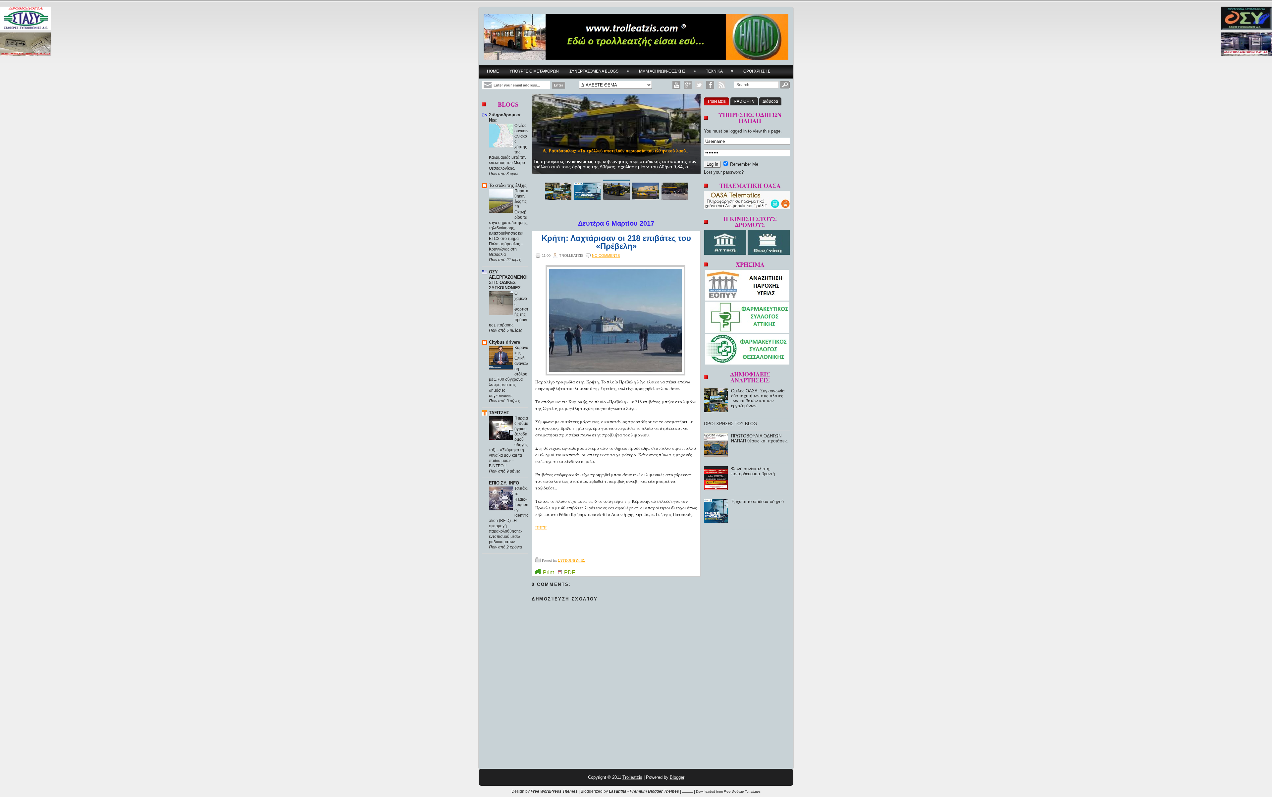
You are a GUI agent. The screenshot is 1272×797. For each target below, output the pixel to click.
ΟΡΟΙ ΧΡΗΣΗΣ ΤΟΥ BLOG (730, 423)
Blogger (677, 777)
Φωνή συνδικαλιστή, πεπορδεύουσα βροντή (753, 471)
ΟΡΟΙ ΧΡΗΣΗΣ (756, 71)
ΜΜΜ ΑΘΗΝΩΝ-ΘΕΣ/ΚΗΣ (667, 71)
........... (687, 791)
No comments (606, 255)
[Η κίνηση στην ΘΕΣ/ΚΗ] (769, 253)
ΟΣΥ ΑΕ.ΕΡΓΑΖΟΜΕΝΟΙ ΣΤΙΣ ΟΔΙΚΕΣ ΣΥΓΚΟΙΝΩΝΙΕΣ (508, 279)
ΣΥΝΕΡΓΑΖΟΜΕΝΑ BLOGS (599, 71)
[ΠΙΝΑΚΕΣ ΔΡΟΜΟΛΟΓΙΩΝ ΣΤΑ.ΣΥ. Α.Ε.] (25, 19)
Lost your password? (724, 172)
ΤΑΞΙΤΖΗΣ (499, 412)
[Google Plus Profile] (688, 85)
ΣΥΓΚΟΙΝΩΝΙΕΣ (571, 560)
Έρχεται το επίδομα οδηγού (757, 501)
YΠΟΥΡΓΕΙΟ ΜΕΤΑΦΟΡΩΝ (534, 71)
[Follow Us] (699, 85)
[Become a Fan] (710, 85)
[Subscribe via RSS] (721, 85)
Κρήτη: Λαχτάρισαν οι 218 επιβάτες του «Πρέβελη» (616, 242)
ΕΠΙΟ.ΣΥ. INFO (504, 483)
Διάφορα (770, 101)
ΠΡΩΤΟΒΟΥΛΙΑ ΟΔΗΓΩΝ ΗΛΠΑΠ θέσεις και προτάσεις (759, 438)
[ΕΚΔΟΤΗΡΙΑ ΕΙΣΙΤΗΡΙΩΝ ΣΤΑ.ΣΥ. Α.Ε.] (25, 44)
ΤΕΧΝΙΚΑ (719, 71)
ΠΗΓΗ (541, 528)
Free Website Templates (742, 791)
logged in (738, 131)
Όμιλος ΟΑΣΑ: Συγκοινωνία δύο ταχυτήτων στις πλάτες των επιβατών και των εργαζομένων (758, 398)
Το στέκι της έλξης (508, 185)
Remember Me (743, 164)
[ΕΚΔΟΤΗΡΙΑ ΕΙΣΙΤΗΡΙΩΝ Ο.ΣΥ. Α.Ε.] (1246, 44)
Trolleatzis (716, 101)
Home (493, 71)
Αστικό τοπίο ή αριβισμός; (616, 150)
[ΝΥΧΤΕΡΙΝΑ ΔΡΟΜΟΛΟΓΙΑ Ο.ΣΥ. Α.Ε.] (1246, 19)
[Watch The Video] (676, 85)
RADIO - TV (744, 101)
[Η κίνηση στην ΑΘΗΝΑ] (726, 253)
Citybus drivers (504, 342)
